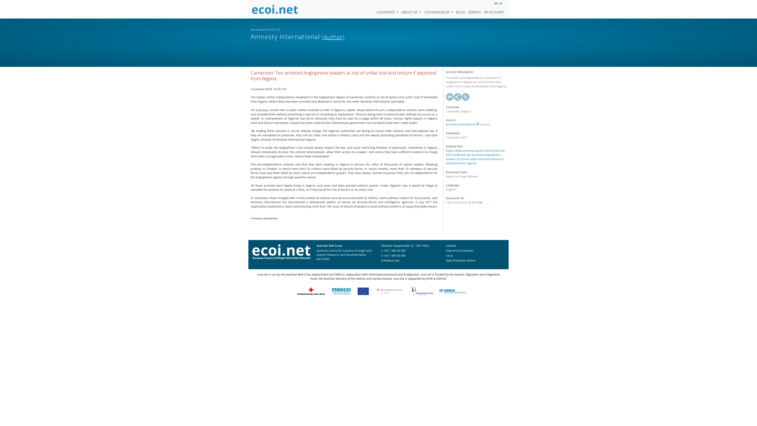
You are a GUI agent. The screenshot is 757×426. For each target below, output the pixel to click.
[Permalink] (466, 97)
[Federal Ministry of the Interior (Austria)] (389, 291)
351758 (476, 202)
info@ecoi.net (390, 260)
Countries (386, 12)
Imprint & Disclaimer (459, 250)
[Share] (458, 97)
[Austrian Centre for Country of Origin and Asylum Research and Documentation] (341, 291)
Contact (451, 246)
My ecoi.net (494, 12)
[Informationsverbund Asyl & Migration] (421, 291)
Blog (460, 12)
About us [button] (410, 12)
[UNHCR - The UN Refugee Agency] (452, 291)
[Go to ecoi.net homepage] (275, 9)
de (500, 3)
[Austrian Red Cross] (311, 291)
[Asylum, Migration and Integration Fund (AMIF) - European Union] (363, 291)
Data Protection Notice (460, 260)
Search (474, 12)
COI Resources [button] (437, 12)
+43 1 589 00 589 (394, 255)
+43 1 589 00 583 (395, 250)
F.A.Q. (450, 255)
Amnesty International (460, 124)
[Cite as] (450, 97)
